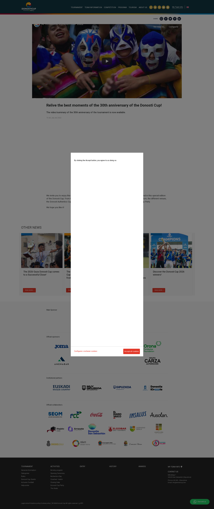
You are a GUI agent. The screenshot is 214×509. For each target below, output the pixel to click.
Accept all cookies (131, 351)
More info (77, 165)
